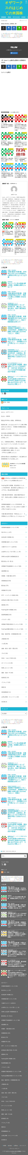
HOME (3, 851)
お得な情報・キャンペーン (10, 697)
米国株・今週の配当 (8, 576)
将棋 (3, 687)
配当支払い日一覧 (7, 561)
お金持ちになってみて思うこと (10, 551)
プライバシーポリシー (14, 1148)
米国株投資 (3, 17)
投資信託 (5, 677)
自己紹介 (23, 17)
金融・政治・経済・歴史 (9, 648)
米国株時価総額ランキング (10, 527)
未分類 (4, 701)
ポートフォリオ (16, 17)
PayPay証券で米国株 (8, 609)
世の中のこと (6, 532)
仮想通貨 (5, 571)
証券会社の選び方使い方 (9, 600)
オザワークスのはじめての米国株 (14, 8)
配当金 (9, 17)
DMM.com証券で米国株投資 (10, 556)
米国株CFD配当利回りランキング (12, 624)
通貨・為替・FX (7, 672)
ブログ (4, 653)
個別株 (4, 605)
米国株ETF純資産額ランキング (11, 566)
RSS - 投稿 (6, 402)
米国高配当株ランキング (9, 542)
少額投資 (5, 638)
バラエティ (5, 619)
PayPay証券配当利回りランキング (12, 629)
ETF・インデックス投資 (9, 595)
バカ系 (4, 643)
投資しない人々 (7, 667)
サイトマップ (23, 1145)
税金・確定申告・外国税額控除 (11, 634)
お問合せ (16, 1145)
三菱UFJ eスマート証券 (9, 546)
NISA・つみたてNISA (8, 658)
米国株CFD (6, 590)
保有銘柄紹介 (6, 692)
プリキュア (5, 682)
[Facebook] (14, 53)
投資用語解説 (6, 614)
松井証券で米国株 (7, 537)
